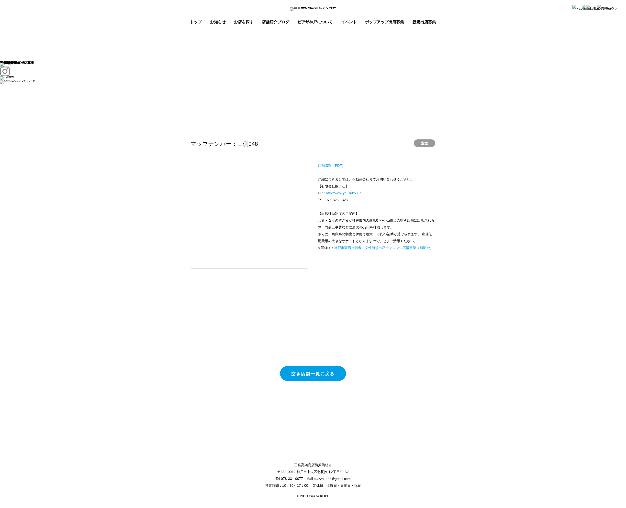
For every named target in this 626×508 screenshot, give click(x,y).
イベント (349, 22)
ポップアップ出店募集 (384, 22)
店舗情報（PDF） (331, 166)
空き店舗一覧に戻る (313, 373)
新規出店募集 (424, 22)
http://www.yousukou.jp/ (344, 193)
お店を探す (244, 22)
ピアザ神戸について (315, 22)
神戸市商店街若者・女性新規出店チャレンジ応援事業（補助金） (383, 248)
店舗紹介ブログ (275, 22)
